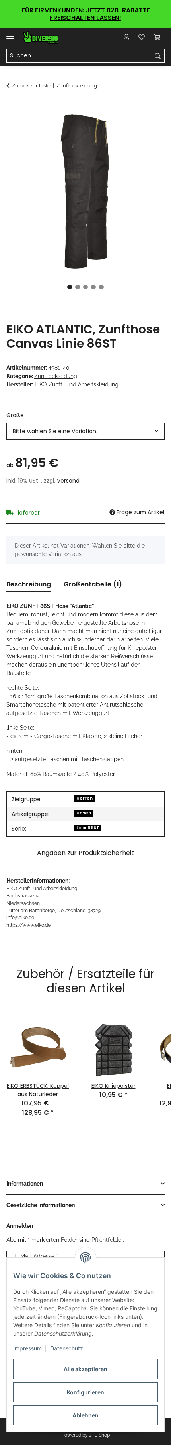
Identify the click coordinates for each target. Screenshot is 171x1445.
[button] (126, 37)
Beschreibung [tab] (28, 584)
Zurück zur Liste (31, 86)
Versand (68, 481)
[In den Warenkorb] (12, 107)
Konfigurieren (85, 1392)
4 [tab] (93, 287)
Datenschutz (66, 1348)
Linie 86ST (87, 828)
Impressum (27, 1348)
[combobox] (85, 431)
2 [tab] (77, 287)
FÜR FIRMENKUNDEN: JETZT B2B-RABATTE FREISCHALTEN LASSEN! (85, 14)
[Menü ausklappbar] (10, 33)
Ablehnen (85, 1415)
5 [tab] (101, 287)
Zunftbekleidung (55, 376)
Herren (84, 798)
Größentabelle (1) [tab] (93, 584)
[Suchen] (158, 56)
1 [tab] (69, 287)
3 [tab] (85, 287)
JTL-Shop (99, 1435)
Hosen (83, 813)
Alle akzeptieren (85, 1369)
